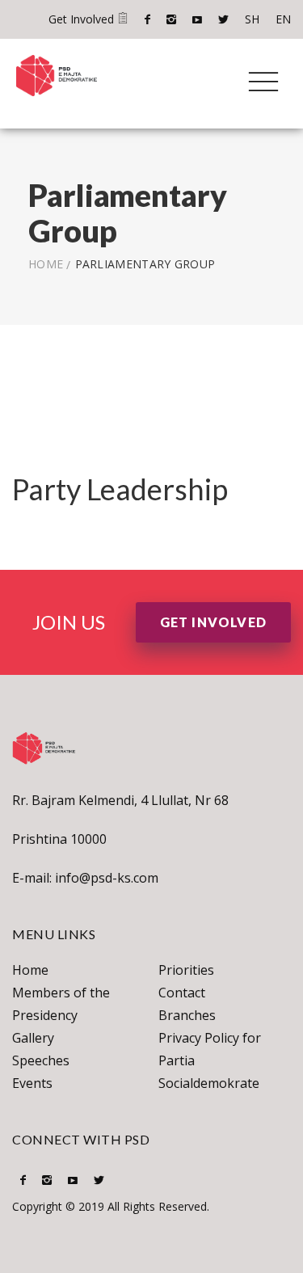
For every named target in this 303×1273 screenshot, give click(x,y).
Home (45, 264)
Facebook (147, 19)
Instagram (171, 19)
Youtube (197, 19)
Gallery (33, 1038)
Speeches (40, 1060)
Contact (181, 992)
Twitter (223, 19)
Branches (187, 1015)
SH (252, 19)
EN (283, 19)
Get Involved (82, 19)
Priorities (186, 970)
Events (32, 1083)
